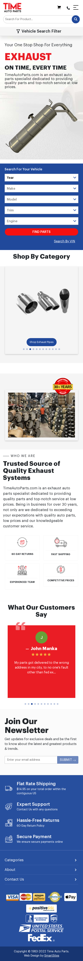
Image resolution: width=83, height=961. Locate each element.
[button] (24, 349)
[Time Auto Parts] (12, 7)
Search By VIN (64, 241)
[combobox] (41, 19)
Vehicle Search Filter (41, 31)
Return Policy (35, 825)
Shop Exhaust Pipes (42, 342)
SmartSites (51, 955)
